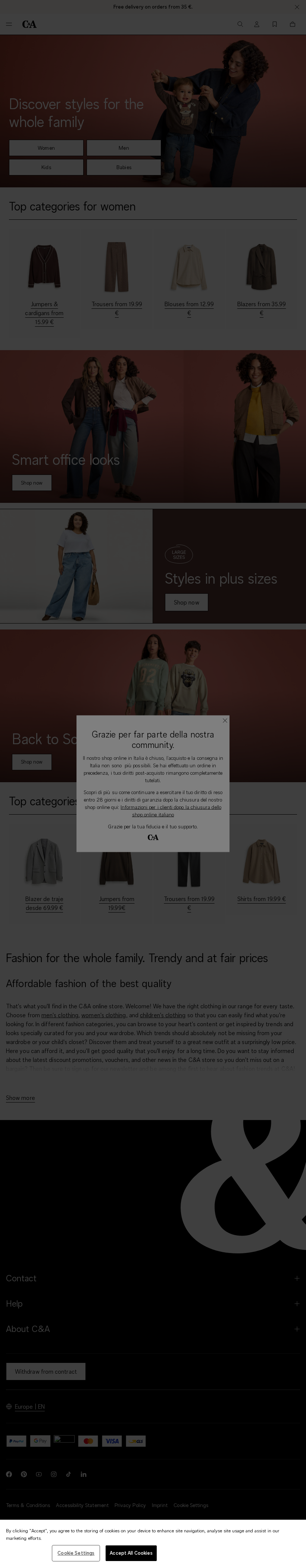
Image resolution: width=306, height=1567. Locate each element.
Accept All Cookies (131, 1553)
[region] (153, 1543)
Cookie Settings (75, 1553)
